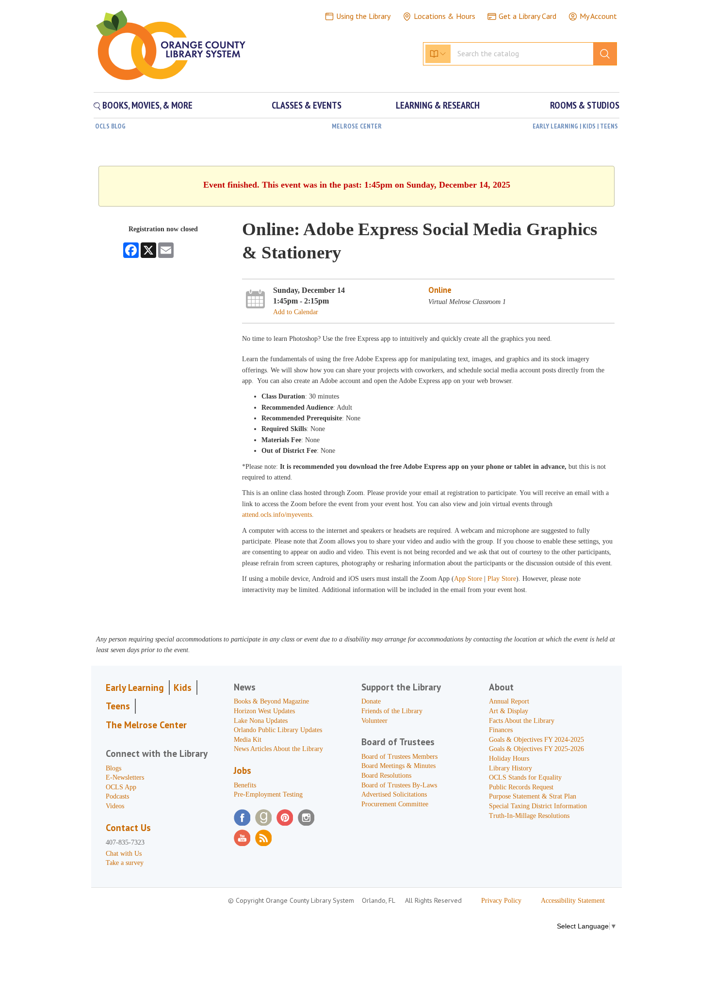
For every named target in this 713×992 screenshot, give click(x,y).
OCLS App (121, 787)
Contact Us (128, 827)
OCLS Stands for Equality (525, 777)
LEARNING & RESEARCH (438, 105)
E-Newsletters (125, 777)
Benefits (245, 785)
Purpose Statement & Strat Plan (532, 796)
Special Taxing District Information (538, 806)
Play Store (501, 578)
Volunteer (374, 720)
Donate (371, 701)
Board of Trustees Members (399, 756)
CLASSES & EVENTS (306, 105)
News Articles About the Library (278, 748)
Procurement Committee (394, 804)
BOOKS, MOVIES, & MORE (146, 105)
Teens (118, 706)
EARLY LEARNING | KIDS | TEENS (575, 126)
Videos (115, 806)
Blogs (113, 768)
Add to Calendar (295, 312)
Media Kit (247, 739)
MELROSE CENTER (357, 126)
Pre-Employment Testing (268, 794)
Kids (183, 687)
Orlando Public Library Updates (278, 730)
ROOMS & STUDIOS (584, 105)
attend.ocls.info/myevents (277, 514)
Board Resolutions (386, 775)
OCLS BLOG (110, 126)
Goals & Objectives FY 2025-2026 (536, 748)
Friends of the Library (391, 711)
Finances (501, 730)
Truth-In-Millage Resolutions (529, 815)
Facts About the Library (521, 720)
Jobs (242, 770)
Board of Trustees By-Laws (399, 785)
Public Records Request (521, 787)
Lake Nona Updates (261, 720)
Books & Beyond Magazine (271, 701)
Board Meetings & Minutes (398, 765)
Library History (510, 768)
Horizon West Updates (264, 711)
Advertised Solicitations (394, 794)
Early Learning (135, 687)
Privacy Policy (501, 900)
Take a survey (125, 862)
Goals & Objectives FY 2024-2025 (536, 739)
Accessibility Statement (573, 900)
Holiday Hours (509, 758)
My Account (598, 16)
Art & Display (508, 711)
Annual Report (509, 701)
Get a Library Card (527, 16)
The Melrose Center (146, 725)
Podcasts (117, 796)
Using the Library (363, 16)
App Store (469, 578)
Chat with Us (124, 853)
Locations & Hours (444, 16)
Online (440, 290)
